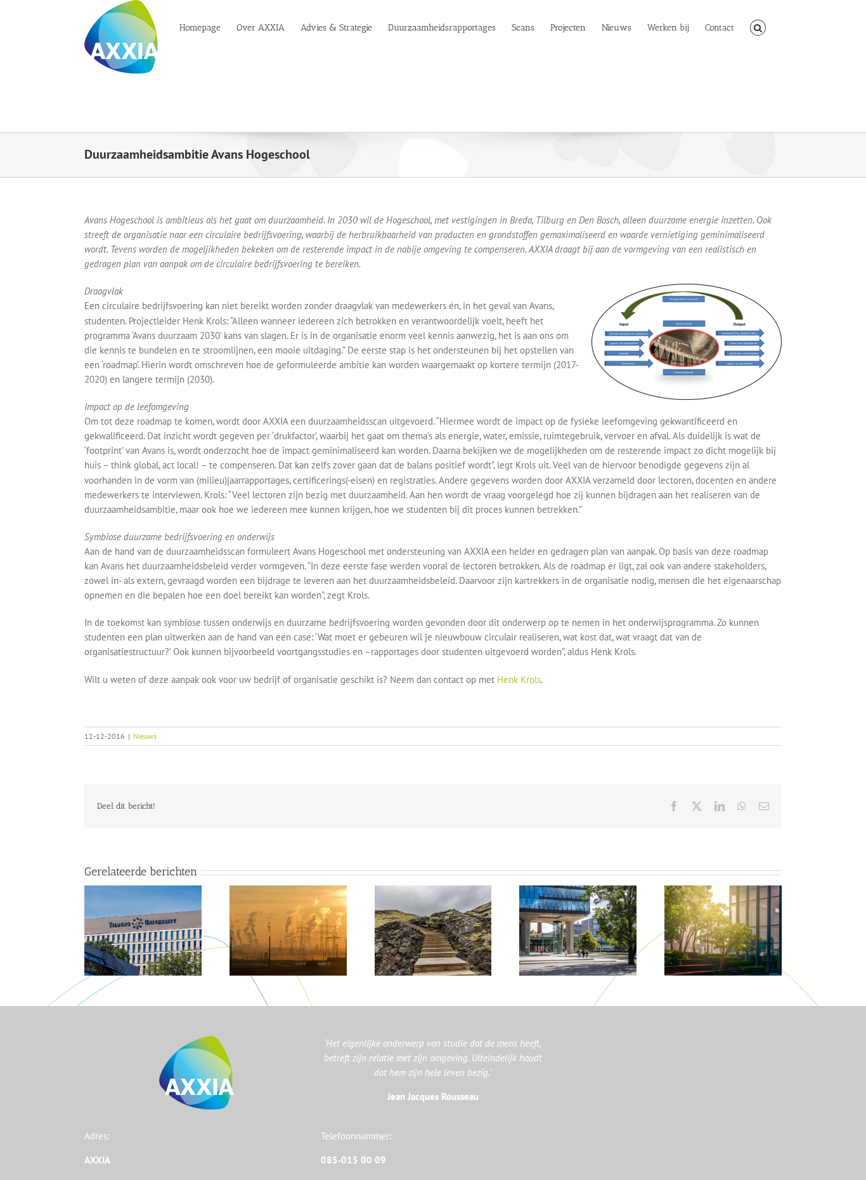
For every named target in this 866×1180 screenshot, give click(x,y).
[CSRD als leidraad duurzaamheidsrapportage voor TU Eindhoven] (578, 891)
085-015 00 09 (353, 1160)
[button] (758, 26)
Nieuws (145, 736)
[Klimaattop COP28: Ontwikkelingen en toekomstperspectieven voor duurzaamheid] (723, 891)
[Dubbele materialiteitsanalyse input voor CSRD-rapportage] (143, 891)
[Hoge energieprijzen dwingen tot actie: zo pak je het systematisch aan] (288, 891)
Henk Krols (519, 679)
